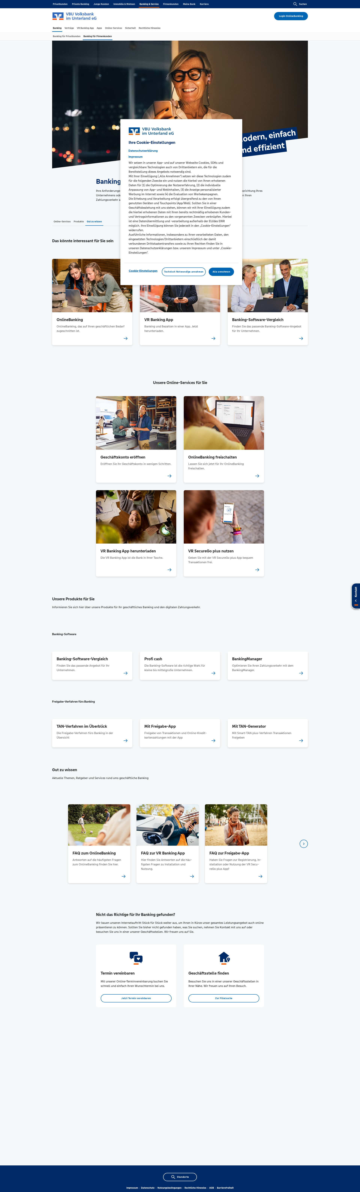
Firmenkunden (170, 4)
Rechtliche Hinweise (195, 1187)
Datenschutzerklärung (143, 150)
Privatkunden (60, 4)
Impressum (132, 1187)
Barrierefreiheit (225, 1187)
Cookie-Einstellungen (143, 271)
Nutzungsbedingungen (170, 1187)
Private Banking (80, 4)
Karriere (204, 4)
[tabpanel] (99, 844)
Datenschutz (147, 1187)
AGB (211, 1187)
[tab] (57, 28)
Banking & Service (149, 4)
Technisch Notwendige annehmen (183, 271)
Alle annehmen (221, 271)
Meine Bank (189, 4)
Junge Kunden (101, 4)
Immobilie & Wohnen (124, 4)
